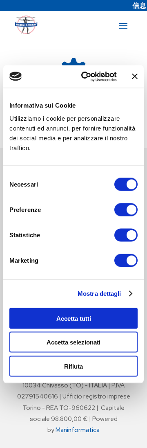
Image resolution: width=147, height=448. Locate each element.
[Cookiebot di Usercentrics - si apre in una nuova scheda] (86, 76)
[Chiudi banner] (135, 76)
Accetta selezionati (73, 342)
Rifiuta (73, 365)
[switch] (126, 209)
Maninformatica (78, 430)
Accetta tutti (73, 318)
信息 (139, 5)
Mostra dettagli (99, 293)
